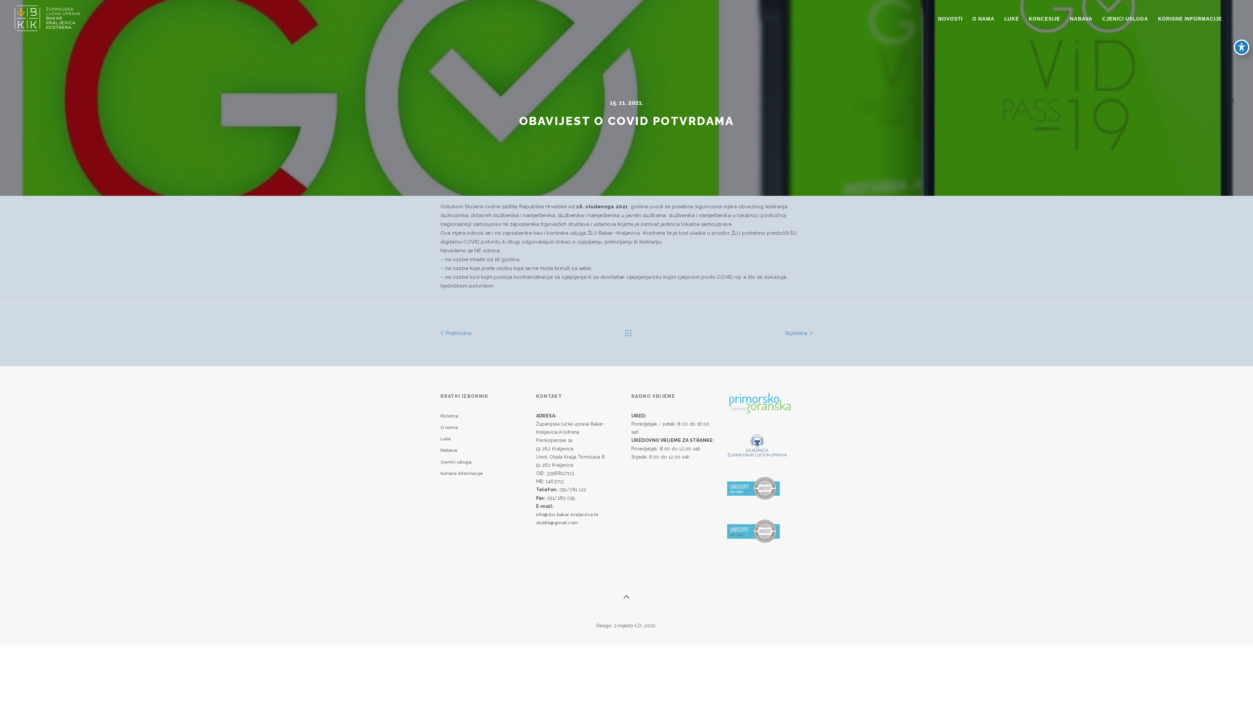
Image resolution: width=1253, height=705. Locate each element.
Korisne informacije (1190, 19)
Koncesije (1044, 19)
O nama (983, 19)
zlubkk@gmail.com (557, 522)
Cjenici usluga (1125, 19)
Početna (449, 416)
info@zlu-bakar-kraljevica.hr (567, 514)
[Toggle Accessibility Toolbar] (1241, 47)
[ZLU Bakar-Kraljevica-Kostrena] (47, 17)
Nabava (1081, 19)
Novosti (950, 19)
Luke (1011, 19)
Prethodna (458, 333)
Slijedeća (797, 333)
